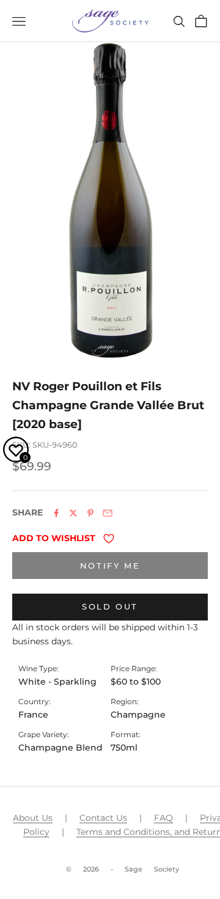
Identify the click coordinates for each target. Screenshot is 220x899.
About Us (33, 817)
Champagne (138, 714)
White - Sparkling (57, 681)
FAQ (163, 817)
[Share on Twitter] (73, 513)
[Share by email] (107, 513)
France (33, 714)
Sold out (110, 606)
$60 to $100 (136, 681)
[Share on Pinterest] (90, 513)
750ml (124, 747)
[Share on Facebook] (56, 513)
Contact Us (103, 817)
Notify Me (110, 565)
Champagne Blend (60, 747)
